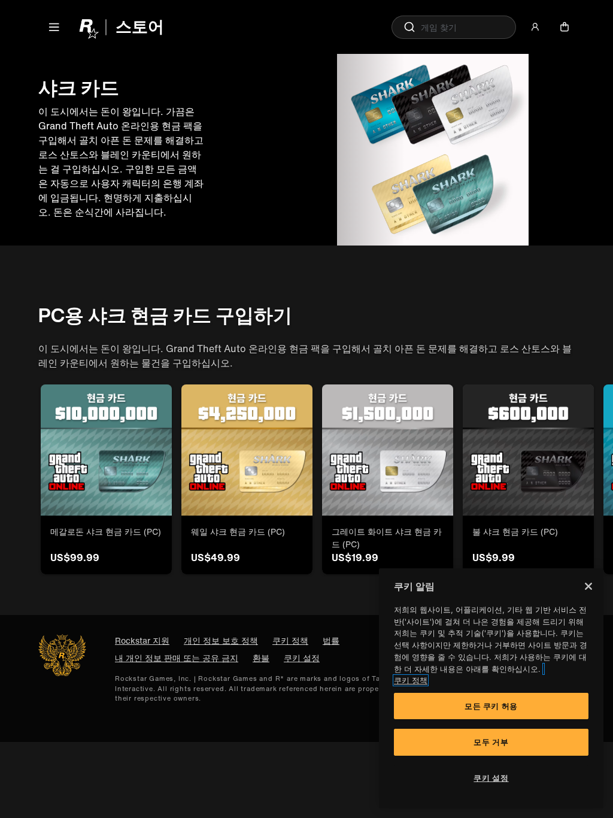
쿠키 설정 (302, 658)
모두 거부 (491, 742)
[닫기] (588, 586)
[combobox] (454, 27)
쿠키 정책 (410, 680)
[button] (54, 27)
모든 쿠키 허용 (491, 706)
